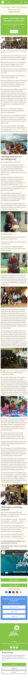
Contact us (14, 616)
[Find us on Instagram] (17, 647)
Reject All (14, 672)
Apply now (14, 611)
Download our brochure (17, 129)
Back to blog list (14, 580)
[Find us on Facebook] (11, 647)
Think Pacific (7, 52)
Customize (14, 668)
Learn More (14, 31)
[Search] (21, 2)
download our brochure (10, 538)
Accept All (14, 664)
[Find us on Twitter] (14, 647)
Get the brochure (14, 607)
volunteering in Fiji (10, 370)
